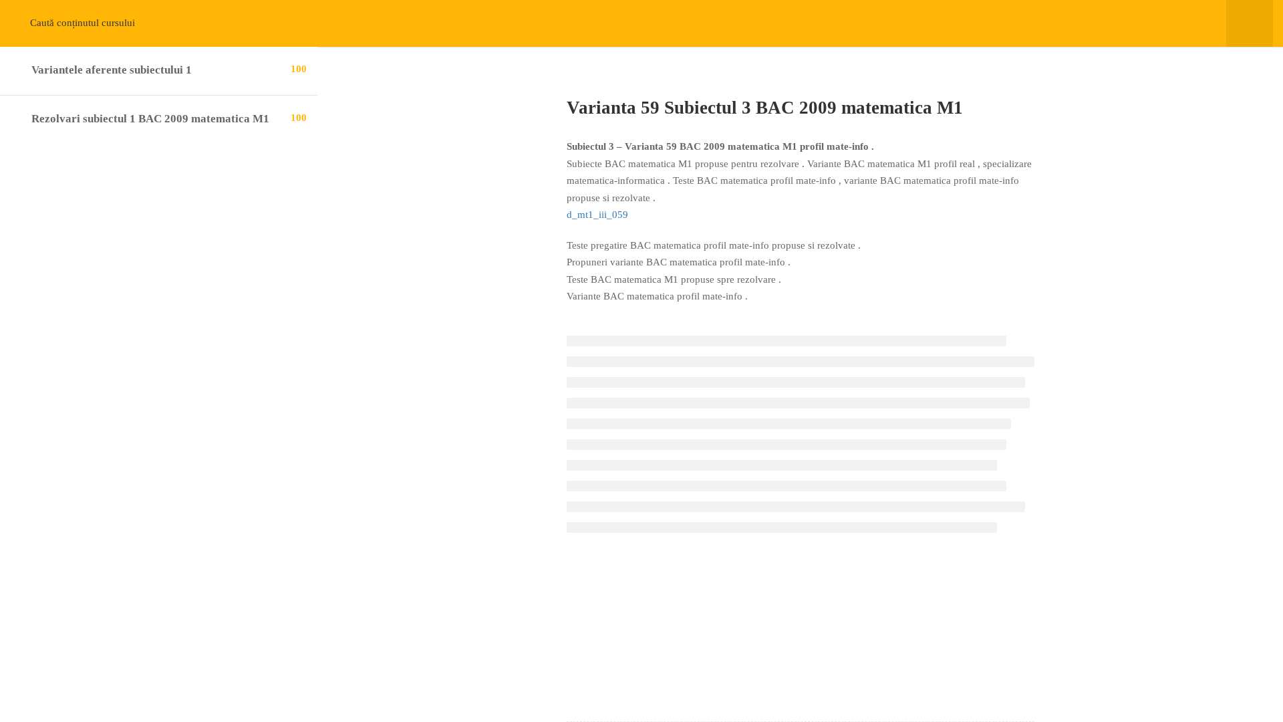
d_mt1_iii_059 (597, 214)
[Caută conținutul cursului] (25, 23)
